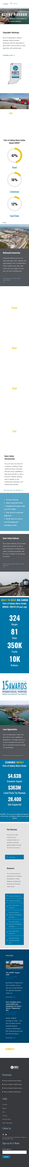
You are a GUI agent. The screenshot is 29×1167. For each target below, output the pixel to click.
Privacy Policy (6, 1119)
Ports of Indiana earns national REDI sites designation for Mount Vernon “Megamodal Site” (13, 1006)
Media (4, 1108)
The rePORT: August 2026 (13, 974)
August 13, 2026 (11, 1012)
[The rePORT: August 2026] (14, 965)
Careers (4, 1116)
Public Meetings (7, 1123)
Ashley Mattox (11, 1014)
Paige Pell (10, 978)
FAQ (3, 1112)
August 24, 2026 (11, 977)
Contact (4, 1104)
